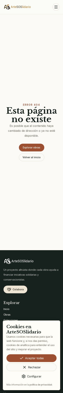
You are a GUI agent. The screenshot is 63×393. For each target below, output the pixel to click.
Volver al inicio (32, 157)
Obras (7, 314)
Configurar (34, 376)
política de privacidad (41, 384)
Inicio (6, 308)
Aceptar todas (34, 358)
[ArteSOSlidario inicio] (17, 7)
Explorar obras (31, 147)
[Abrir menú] (55, 7)
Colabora (18, 289)
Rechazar (34, 367)
